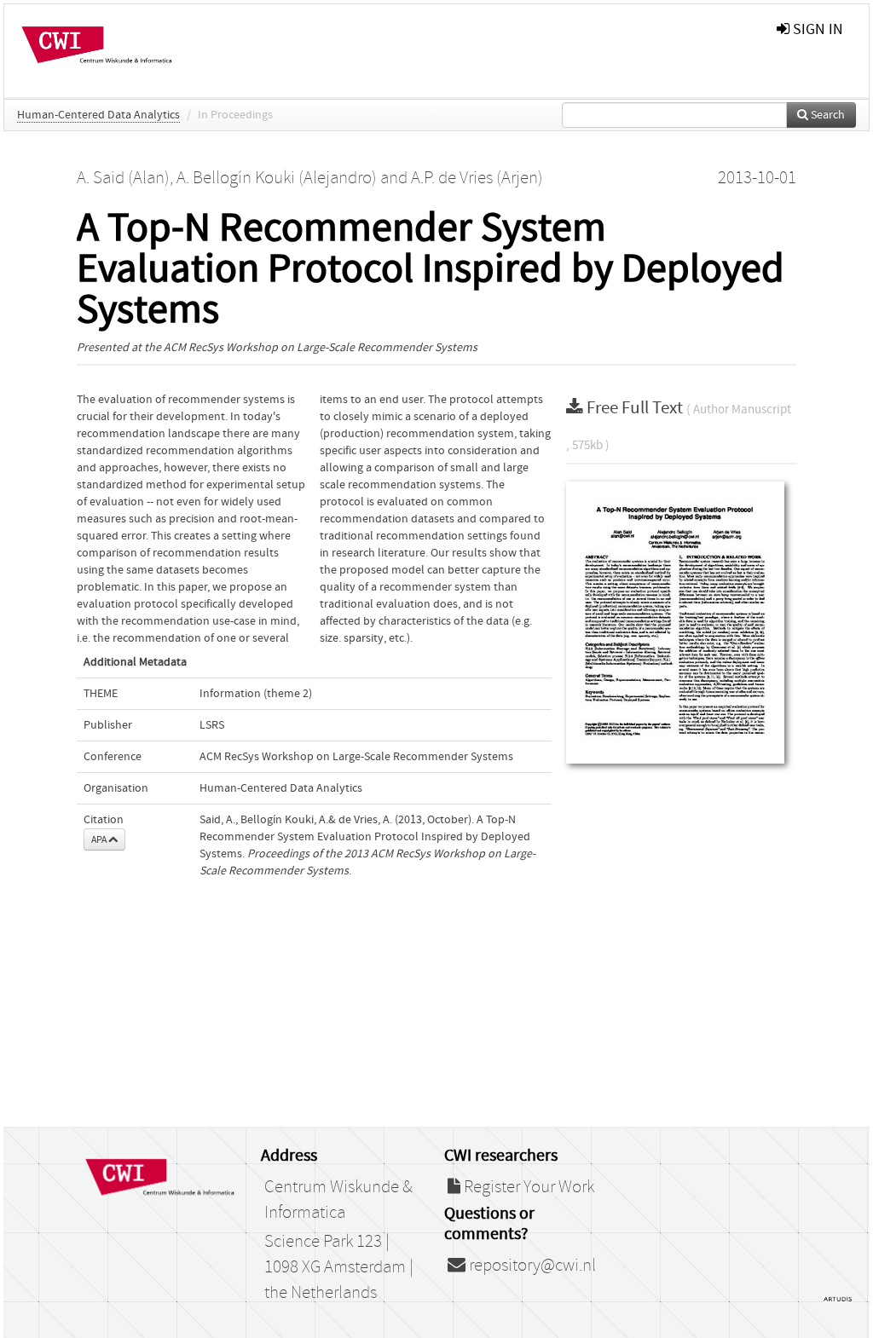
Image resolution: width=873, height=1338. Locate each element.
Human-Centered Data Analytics (98, 115)
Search (826, 115)
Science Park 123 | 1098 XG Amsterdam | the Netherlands (338, 1267)
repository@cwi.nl (530, 1265)
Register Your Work (527, 1187)
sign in (816, 29)
